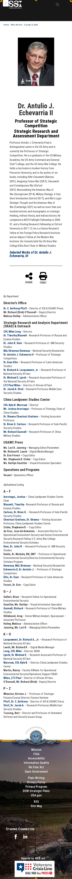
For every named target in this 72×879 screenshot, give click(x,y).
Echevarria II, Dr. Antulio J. (18, 569)
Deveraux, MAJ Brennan (17, 565)
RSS (36, 801)
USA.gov (36, 795)
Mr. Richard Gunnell (14, 431)
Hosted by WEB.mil (33, 858)
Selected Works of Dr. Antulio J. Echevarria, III (31, 254)
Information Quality (36, 763)
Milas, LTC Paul (12, 677)
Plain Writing (36, 778)
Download (31, 80)
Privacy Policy (36, 782)
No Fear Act (36, 767)
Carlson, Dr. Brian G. (15, 512)
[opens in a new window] (15, 836)
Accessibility (36, 758)
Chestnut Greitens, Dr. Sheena (21, 519)
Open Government (36, 771)
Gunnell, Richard (13, 608)
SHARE (29, 282)
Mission (36, 750)
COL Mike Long (12, 331)
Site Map (36, 806)
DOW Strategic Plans (36, 791)
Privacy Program (36, 787)
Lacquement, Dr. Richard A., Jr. (21, 639)
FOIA (36, 754)
